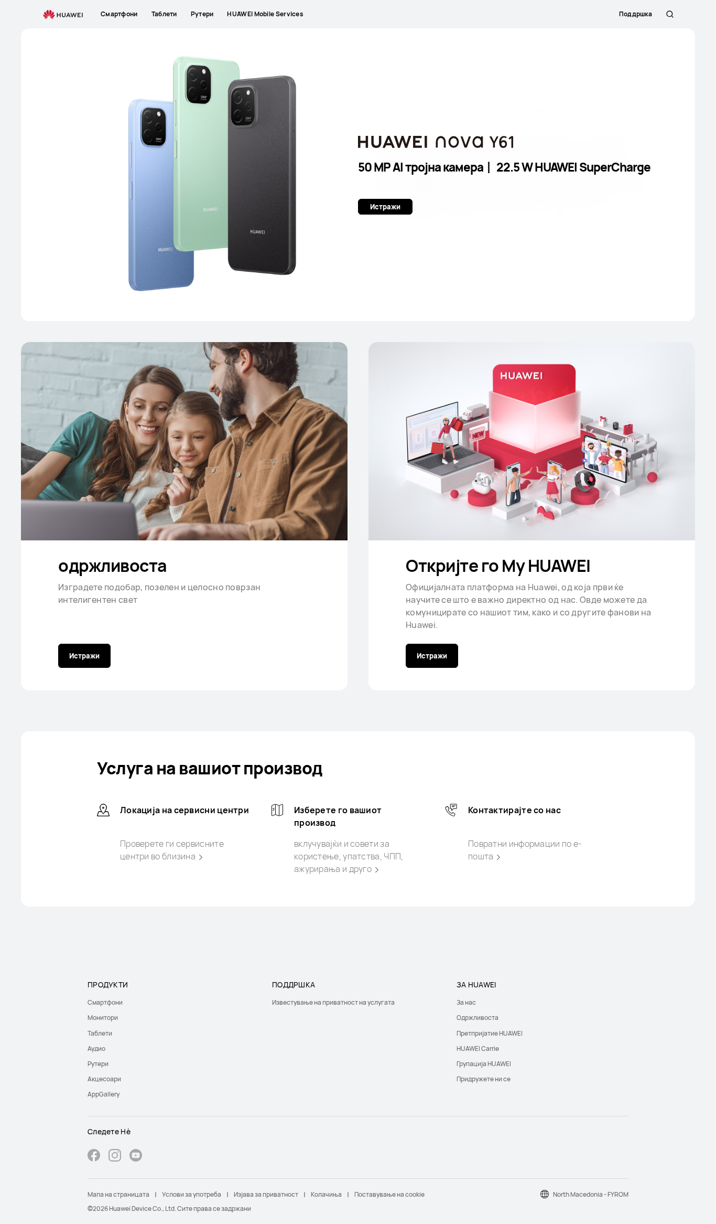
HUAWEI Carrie (478, 1048)
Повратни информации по (525, 850)
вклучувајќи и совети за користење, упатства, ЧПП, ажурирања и (349, 856)
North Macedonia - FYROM (590, 1194)
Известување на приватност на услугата (333, 1002)
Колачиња (326, 1194)
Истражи (385, 206)
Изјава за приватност (266, 1194)
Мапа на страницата (118, 1194)
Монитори (103, 1017)
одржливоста (112, 565)
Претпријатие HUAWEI (490, 1033)
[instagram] (115, 1156)
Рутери (98, 1063)
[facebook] (94, 1156)
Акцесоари (104, 1078)
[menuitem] (173, 1002)
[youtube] (135, 1156)
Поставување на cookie (389, 1194)
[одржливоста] (184, 441)
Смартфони (105, 1002)
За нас (466, 1002)
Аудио (96, 1048)
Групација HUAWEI (484, 1063)
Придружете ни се (484, 1078)
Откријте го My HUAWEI (498, 565)
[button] (670, 14)
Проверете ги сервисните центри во (172, 850)
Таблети (100, 1033)
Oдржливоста (477, 1017)
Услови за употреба (191, 1194)
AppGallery (104, 1094)
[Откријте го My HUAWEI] (531, 441)
